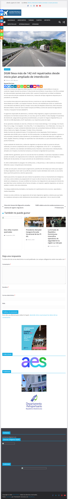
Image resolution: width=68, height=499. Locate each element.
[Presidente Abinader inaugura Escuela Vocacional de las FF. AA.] (34, 218)
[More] (41, 86)
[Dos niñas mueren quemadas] (12, 218)
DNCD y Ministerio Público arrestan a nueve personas (43, 3)
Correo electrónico (8, 295)
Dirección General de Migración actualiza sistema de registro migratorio (17, 206)
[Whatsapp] (21, 86)
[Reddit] (1, 17)
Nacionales (11, 20)
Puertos (39, 20)
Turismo (31, 20)
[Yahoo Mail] (31, 86)
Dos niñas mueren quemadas (11, 231)
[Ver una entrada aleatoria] (64, 22)
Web (3, 303)
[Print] (25, 86)
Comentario (6, 264)
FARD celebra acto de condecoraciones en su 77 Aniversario (49, 206)
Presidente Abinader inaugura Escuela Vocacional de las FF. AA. (34, 233)
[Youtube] (34, 86)
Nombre (5, 287)
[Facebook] (5, 86)
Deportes (47, 20)
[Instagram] (37, 86)
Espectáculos (12, 24)
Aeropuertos (22, 20)
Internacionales (24, 24)
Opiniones (35, 24)
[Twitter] (8, 86)
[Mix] (18, 86)
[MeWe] (15, 86)
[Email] (28, 86)
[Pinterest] (1, 24)
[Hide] (0, 41)
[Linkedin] (12, 86)
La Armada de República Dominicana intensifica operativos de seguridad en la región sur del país (55, 236)
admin (16, 80)
